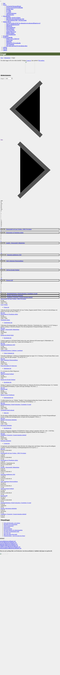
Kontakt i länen (9, 9)
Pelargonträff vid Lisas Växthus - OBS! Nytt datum (19, 229)
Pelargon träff (9, 280)
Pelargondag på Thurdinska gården (14, 232)
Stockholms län (7, 338)
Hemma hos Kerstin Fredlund (8, 379)
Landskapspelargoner (11, 13)
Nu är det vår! (7, 533)
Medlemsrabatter (10, 33)
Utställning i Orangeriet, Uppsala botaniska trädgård (19, 297)
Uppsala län (7, 443)
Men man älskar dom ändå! (10, 534)
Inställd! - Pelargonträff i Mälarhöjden (15, 243)
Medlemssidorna (7, 22)
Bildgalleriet (9, 26)
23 (1, 268)
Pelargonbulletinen (10, 27)
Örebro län (6, 307)
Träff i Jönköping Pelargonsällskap (14, 261)
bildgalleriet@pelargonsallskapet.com (9, 545)
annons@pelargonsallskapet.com (8, 541)
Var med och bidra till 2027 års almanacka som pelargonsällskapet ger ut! (23, 23)
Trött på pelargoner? (9, 526)
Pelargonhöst (7, 527)
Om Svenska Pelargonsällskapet (13, 6)
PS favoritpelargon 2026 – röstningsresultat (16, 20)
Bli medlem (6, 36)
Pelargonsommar (8, 528)
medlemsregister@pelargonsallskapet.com (10, 547)
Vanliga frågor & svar (11, 31)
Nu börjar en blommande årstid (11, 531)
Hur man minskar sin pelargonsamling (13, 530)
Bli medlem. (42, 60)
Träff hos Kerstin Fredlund (12, 270)
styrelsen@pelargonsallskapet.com (8, 542)
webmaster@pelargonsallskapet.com (8, 544)
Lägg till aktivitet (10, 44)
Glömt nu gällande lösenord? (12, 24)
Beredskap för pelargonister (10, 524)
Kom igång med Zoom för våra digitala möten (16, 46)
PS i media (8, 12)
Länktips (5, 47)
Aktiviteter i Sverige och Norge (13, 17)
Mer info (3, 313)
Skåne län (6, 413)
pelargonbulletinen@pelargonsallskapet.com (10, 548)
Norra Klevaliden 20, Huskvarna (9, 365)
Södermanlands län (8, 397)
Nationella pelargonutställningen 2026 (15, 19)
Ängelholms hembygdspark (7, 410)
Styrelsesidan (9, 40)
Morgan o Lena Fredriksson (7, 395)
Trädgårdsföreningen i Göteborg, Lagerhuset (12, 350)
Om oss (4, 5)
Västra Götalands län (9, 353)
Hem (4, 3)
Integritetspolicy (10, 14)
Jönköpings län (7, 368)
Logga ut (5, 50)
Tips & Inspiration (10, 30)
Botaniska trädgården (6, 440)
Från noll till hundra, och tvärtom (12, 523)
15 (1, 253)
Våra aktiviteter (6, 16)
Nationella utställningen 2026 (14, 254)
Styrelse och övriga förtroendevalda (14, 7)
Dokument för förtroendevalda (13, 43)
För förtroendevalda (7, 37)
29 (1, 278)
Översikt (5, 48)
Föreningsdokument (11, 34)
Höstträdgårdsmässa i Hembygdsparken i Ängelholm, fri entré (22, 293)
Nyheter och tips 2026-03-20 (12, 39)
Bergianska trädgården (6, 425)
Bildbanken (9, 41)
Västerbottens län (8, 322)
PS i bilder (8, 10)
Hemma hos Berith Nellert (7, 335)
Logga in (28, 60)
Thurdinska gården (5, 320)
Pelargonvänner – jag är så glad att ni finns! (14, 535)
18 (1, 259)
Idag (2, 139)
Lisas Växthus (4, 304)
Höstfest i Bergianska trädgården (15, 295)
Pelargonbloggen (10, 29)
